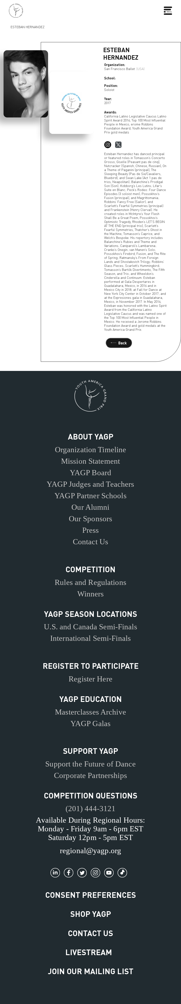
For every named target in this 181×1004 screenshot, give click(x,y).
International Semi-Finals (90, 638)
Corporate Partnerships (90, 775)
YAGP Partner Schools (90, 495)
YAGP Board (90, 472)
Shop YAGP (90, 913)
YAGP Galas (90, 723)
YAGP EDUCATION (90, 699)
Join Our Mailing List (90, 971)
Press (90, 530)
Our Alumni (90, 507)
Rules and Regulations (90, 582)
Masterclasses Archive (90, 712)
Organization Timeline (90, 449)
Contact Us (90, 541)
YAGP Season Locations (90, 614)
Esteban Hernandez (28, 26)
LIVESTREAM (88, 952)
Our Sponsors (90, 518)
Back (122, 343)
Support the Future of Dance (90, 764)
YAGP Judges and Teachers (90, 484)
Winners (90, 594)
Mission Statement (90, 461)
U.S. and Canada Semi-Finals (90, 627)
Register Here (90, 679)
